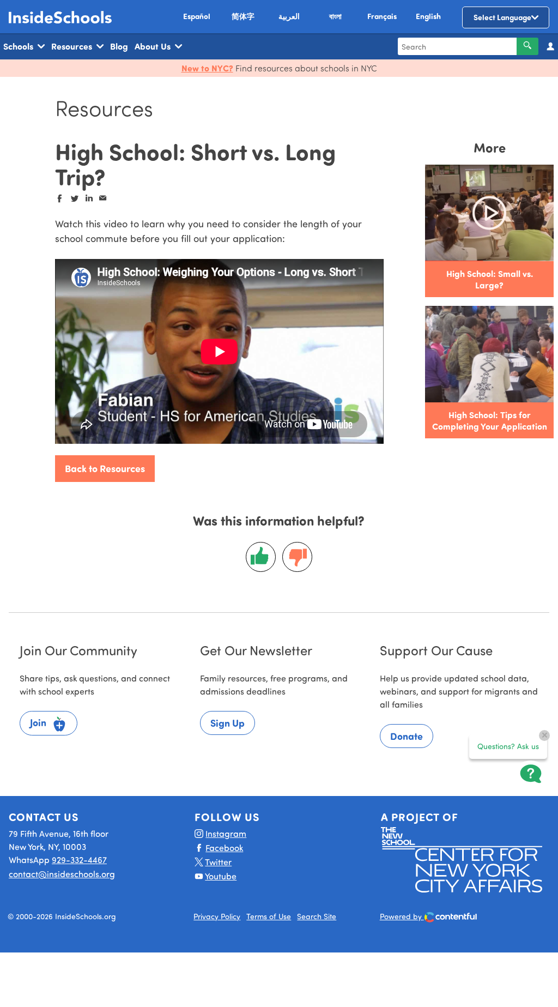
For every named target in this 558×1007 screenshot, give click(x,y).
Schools (18, 46)
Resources (71, 46)
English (428, 16)
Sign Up (227, 722)
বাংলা (335, 16)
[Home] (60, 16)
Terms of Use (268, 916)
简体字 (243, 16)
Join (39, 722)
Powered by (402, 916)
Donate (406, 736)
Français (382, 16)
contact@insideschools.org (62, 873)
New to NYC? (207, 68)
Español (196, 16)
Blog (119, 46)
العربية (289, 16)
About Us (153, 46)
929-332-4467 (79, 859)
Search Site (316, 916)
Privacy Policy (216, 916)
